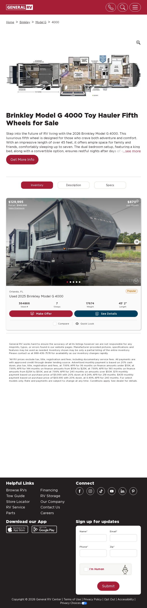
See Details (109, 313)
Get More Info (22, 160)
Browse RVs (16, 490)
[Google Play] (44, 529)
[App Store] (17, 529)
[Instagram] (90, 491)
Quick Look (87, 323)
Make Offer (44, 313)
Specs (110, 185)
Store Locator (18, 502)
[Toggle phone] (111, 7)
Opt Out (109, 599)
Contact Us (50, 507)
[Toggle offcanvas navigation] (135, 7)
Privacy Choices (71, 603)
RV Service (15, 507)
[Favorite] (136, 281)
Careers (47, 513)
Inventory (37, 185)
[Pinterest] (133, 491)
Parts (10, 513)
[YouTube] (112, 491)
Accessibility (126, 599)
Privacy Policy (92, 599)
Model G (40, 22)
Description (73, 185)
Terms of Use (72, 599)
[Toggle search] (123, 7)
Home (10, 22)
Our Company (52, 502)
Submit (108, 586)
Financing (49, 490)
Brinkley (25, 22)
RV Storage (50, 496)
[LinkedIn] (122, 491)
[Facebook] (79, 491)
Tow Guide (15, 496)
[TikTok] (101, 491)
